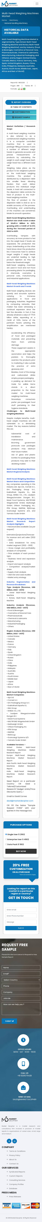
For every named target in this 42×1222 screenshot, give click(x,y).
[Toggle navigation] (37, 3)
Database (13, 1188)
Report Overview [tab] (21, 102)
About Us (12, 1159)
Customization (21, 112)
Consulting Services (17, 1180)
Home (4, 20)
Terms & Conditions (17, 1151)
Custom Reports (16, 1176)
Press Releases (15, 1196)
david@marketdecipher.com (20, 800)
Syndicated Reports (17, 1172)
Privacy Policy (14, 1155)
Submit (8, 1021)
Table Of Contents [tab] (21, 107)
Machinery (13, 20)
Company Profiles (16, 1184)
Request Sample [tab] (21, 117)
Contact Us (13, 1164)
